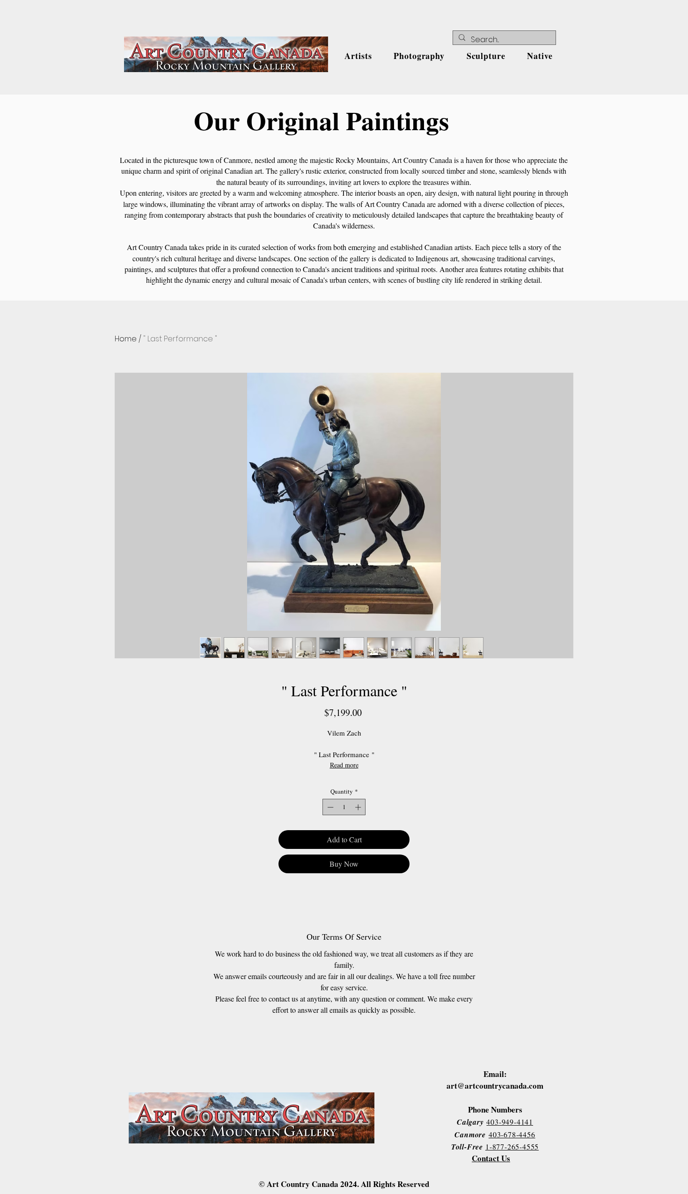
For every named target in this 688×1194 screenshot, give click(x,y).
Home (126, 338)
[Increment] (359, 807)
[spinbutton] (344, 807)
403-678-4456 (512, 1134)
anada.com (524, 1085)
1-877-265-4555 (512, 1146)
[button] (358, 55)
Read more (344, 764)
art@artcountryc (476, 1085)
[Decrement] (329, 807)
